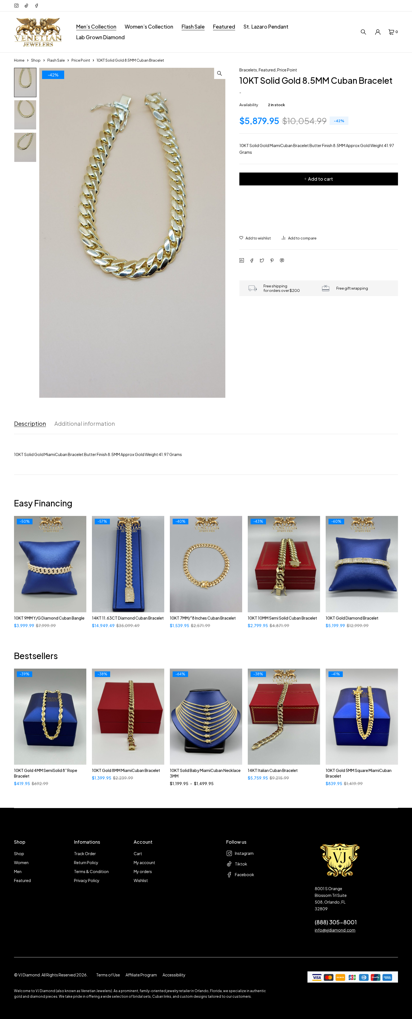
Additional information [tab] (84, 423)
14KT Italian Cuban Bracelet (273, 770)
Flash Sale (56, 60)
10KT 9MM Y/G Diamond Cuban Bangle (49, 617)
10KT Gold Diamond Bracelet (352, 617)
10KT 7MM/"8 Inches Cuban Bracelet (203, 617)
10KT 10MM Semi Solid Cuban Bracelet (282, 617)
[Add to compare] (299, 238)
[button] (219, 73)
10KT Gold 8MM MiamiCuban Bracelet (126, 770)
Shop (36, 60)
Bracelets (248, 70)
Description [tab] (30, 423)
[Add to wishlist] (255, 238)
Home (19, 60)
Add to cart (320, 179)
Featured (267, 70)
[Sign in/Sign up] (377, 32)
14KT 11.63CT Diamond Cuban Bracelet (128, 617)
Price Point (80, 60)
